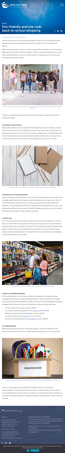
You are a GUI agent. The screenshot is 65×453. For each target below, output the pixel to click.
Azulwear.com (25, 316)
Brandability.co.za (34, 319)
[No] (63, 448)
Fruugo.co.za (23, 308)
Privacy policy (35, 450)
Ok (28, 450)
